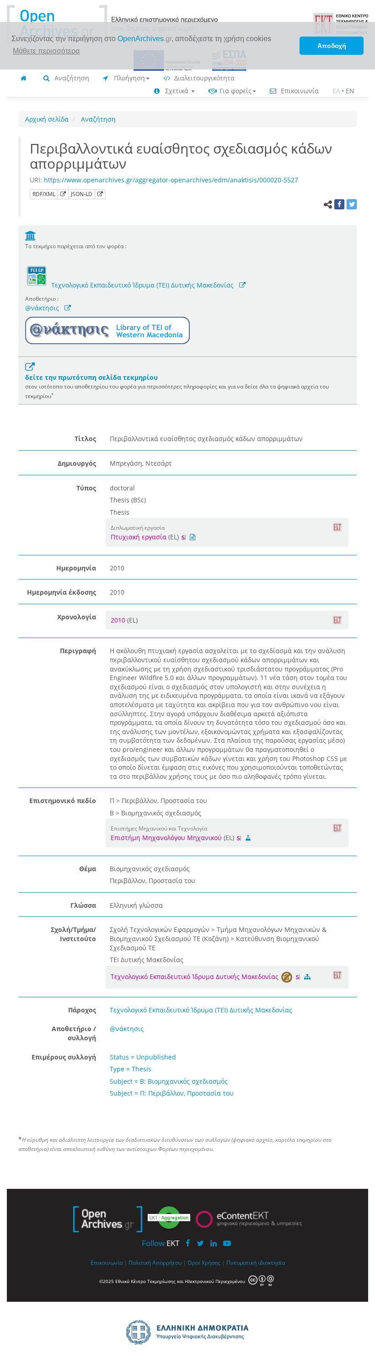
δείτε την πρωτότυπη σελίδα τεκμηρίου (91, 377)
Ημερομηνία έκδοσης (61, 592)
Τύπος (86, 488)
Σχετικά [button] (176, 90)
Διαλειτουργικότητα (203, 78)
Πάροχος (82, 1010)
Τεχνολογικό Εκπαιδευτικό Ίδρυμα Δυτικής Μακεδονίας (195, 976)
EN (350, 90)
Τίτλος (85, 438)
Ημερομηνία (76, 568)
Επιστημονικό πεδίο (62, 800)
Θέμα (87, 868)
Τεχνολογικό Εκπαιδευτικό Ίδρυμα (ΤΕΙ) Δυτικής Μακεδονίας (142, 285)
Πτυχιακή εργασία (138, 536)
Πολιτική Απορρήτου (155, 1262)
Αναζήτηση (71, 78)
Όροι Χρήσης (204, 1262)
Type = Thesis (130, 1069)
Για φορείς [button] (235, 90)
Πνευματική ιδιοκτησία (255, 1262)
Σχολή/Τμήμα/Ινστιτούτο (73, 934)
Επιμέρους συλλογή (64, 1057)
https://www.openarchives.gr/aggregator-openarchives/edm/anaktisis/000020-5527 (171, 180)
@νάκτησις (42, 307)
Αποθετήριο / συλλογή (74, 1033)
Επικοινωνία (299, 90)
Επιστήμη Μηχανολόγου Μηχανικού (166, 837)
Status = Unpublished (143, 1057)
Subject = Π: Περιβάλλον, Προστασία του (172, 1093)
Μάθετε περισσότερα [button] (46, 51)
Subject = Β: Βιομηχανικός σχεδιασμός (169, 1081)
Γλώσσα (83, 905)
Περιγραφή (78, 650)
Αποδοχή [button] (331, 45)
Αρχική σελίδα (47, 119)
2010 (119, 620)
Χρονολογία (76, 616)
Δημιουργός (77, 463)
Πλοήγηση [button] (128, 78)
